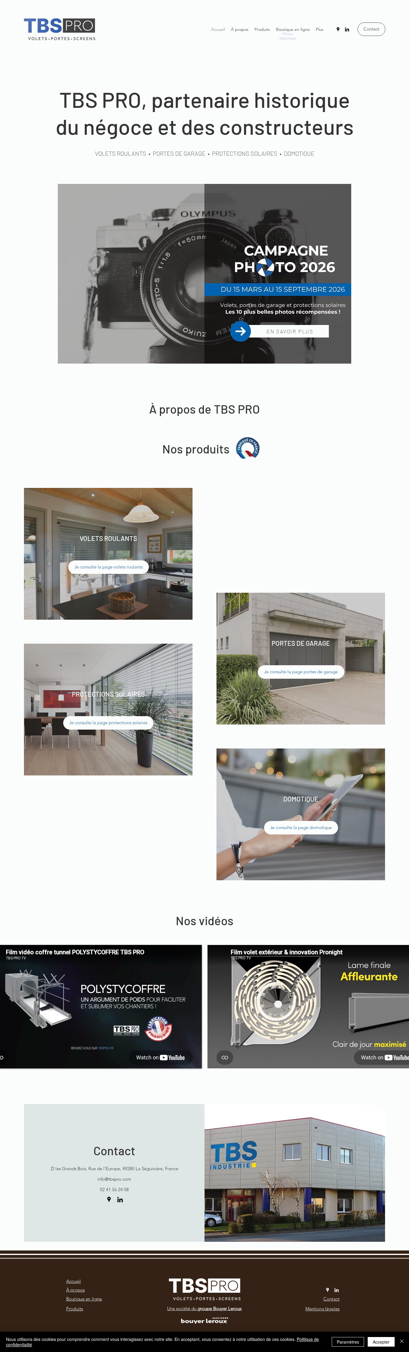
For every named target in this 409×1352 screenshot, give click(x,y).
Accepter (381, 1342)
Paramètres (348, 1342)
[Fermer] (401, 1341)
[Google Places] (338, 29)
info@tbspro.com (114, 1179)
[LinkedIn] (347, 29)
